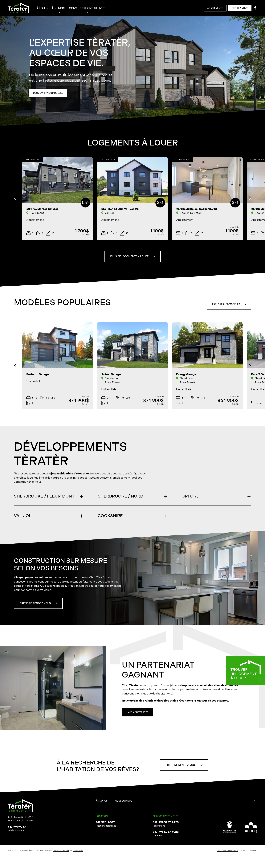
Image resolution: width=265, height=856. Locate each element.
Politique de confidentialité (227, 850)
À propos (102, 801)
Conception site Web (61, 850)
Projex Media (78, 850)
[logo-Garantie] (229, 822)
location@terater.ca (106, 826)
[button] (49, 496)
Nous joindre (123, 801)
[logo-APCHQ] (251, 822)
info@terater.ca (16, 830)
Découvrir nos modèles (48, 93)
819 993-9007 (105, 822)
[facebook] (254, 802)
